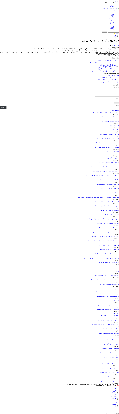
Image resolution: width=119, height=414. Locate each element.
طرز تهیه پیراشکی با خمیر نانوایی (112, 339)
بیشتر (115, 1)
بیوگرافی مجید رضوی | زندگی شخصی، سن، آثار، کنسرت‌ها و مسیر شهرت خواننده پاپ (101, 258)
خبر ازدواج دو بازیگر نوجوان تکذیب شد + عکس (109, 134)
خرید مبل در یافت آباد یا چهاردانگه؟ (112, 158)
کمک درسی (116, 287)
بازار (113, 21)
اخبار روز (112, 11)
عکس (113, 29)
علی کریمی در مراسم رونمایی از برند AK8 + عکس (108, 304)
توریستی (112, 26)
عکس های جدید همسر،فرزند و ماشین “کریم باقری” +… (107, 138)
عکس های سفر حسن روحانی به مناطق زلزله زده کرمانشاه (104, 69)
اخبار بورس (111, 22)
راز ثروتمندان (111, 20)
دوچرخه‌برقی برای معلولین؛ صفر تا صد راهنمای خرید (108, 210)
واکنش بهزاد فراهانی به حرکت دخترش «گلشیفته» (109, 116)
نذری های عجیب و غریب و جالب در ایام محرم (109, 151)
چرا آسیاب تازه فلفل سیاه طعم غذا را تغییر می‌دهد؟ (108, 162)
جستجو (117, 105)
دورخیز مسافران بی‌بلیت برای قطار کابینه (108, 65)
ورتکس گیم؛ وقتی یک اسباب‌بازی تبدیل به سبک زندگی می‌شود (106, 179)
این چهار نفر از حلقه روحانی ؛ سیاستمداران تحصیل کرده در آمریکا (103, 62)
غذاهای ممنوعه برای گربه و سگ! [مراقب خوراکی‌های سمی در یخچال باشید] (103, 166)
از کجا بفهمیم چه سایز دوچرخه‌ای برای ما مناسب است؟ (107, 245)
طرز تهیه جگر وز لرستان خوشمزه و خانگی (110, 357)
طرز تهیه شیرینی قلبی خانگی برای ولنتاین (110, 348)
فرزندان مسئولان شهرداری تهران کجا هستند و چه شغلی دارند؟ (104, 71)
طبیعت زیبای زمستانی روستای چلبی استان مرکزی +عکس (107, 291)
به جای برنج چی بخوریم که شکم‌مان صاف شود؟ (109, 249)
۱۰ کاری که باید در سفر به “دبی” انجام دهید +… (109, 129)
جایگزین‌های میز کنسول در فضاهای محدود (110, 214)
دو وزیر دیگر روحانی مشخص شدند (109, 66)
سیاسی (112, 14)
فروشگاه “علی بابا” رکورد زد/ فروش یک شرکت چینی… (107, 328)
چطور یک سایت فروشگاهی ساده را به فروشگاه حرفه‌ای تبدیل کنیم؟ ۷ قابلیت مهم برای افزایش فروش (98, 197)
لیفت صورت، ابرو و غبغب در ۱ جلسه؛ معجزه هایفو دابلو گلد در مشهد (105, 253)
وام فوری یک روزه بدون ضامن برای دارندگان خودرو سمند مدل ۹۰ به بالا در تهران (102, 175)
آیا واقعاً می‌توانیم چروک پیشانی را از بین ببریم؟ (109, 284)
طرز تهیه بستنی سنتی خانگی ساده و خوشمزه (109, 344)
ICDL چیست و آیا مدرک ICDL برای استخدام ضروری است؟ (107, 201)
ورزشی (112, 15)
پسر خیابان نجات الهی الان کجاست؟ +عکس (110, 121)
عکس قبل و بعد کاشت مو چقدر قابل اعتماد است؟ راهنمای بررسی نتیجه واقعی (103, 232)
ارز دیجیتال (112, 23)
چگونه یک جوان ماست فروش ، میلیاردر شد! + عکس (108, 320)
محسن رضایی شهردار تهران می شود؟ (109, 61)
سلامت (112, 13)
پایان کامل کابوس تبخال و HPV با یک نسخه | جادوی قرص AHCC (106, 171)
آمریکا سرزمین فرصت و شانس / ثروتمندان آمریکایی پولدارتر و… (106, 142)
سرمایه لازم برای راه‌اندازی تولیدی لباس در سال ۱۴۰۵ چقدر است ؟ (105, 279)
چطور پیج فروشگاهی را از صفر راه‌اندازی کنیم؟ (109, 188)
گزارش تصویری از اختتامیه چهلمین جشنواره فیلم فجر (108, 309)
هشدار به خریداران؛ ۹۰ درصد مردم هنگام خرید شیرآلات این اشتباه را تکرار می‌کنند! (102, 218)
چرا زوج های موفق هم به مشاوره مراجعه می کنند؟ (108, 262)
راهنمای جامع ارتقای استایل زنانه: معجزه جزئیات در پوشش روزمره (105, 236)
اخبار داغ (112, 17)
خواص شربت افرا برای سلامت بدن (112, 376)
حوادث (112, 24)
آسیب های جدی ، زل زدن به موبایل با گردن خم (109, 372)
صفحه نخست (111, 3)
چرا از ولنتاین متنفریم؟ (114, 125)
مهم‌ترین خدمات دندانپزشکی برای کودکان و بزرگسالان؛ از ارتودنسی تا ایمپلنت (103, 240)
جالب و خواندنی (111, 18)
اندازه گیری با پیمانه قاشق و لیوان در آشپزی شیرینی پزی (107, 352)
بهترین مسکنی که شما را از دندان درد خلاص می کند (108, 363)
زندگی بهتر (112, 16)
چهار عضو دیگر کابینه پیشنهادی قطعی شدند (108, 64)
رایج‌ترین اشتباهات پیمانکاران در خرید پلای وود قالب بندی (107, 227)
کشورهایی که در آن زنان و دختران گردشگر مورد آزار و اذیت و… (106, 147)
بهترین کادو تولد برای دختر (113, 271)
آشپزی (112, 27)
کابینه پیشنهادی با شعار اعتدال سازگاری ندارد (107, 67)
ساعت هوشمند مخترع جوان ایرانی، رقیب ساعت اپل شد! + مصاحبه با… (104, 324)
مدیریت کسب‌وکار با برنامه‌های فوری (111, 192)
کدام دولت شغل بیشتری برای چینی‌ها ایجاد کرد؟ (107, 68)
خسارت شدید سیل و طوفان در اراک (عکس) (110, 300)
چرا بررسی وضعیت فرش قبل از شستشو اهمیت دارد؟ (108, 184)
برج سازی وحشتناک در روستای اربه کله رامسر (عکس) (108, 296)
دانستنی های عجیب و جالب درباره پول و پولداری (109, 333)
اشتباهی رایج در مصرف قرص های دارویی (110, 367)
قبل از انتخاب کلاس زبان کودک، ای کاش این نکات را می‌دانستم (106, 205)
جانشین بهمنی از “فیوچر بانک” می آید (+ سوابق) (107, 60)
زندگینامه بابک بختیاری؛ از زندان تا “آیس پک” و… (109, 315)
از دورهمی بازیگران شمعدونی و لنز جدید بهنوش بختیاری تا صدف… (105, 112)
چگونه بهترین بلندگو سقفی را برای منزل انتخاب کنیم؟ (108, 223)
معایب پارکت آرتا (115, 266)
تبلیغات (112, 5)
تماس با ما (112, 6)
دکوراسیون (112, 28)
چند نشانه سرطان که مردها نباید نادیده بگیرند (110, 381)
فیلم (113, 30)
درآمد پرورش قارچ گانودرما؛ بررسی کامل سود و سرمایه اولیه (106, 275)
